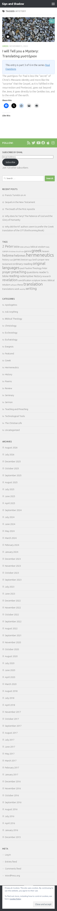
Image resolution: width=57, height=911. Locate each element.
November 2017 (13, 712)
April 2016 (10, 823)
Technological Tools (15, 416)
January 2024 (11, 552)
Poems (8, 381)
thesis (20, 285)
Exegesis (9, 346)
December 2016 (13, 781)
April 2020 (10, 677)
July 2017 (9, 739)
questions (32, 272)
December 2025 (13, 461)
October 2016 (12, 795)
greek (36, 250)
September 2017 (13, 726)
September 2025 (13, 475)
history (5, 259)
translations (8, 289)
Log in (8, 854)
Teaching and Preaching (16, 409)
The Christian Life (13, 423)
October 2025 (12, 468)
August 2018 (11, 691)
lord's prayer (38, 259)
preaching (18, 272)
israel (11, 260)
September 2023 (13, 579)
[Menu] (53, 4)
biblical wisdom (38, 247)
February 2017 (12, 767)
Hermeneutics (12, 367)
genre (27, 251)
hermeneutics (40, 255)
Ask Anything (11, 311)
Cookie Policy (15, 899)
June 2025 (10, 496)
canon (5, 251)
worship (22, 289)
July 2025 (9, 489)
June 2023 (10, 593)
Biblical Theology (13, 318)
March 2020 (10, 684)
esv (22, 251)
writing (31, 288)
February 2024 (12, 545)
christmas (12, 251)
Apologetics (11, 305)
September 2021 (13, 635)
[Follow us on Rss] (28, 143)
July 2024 (9, 517)
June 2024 (10, 524)
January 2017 (11, 774)
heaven (45, 251)
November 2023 (13, 566)
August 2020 (11, 656)
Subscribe (10, 162)
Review (8, 388)
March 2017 (10, 760)
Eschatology (11, 339)
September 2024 (13, 510)
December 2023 (13, 559)
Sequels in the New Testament (20, 202)
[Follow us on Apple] (48, 143)
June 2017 (10, 746)
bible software (25, 247)
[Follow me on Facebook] (43, 143)
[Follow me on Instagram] (53, 143)
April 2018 (10, 705)
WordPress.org (12, 875)
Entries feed (11, 861)
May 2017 (9, 753)
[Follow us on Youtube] (38, 143)
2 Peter (7, 246)
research (46, 276)
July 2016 (9, 816)
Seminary (9, 395)
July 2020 (9, 663)
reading (14, 276)
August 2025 (11, 482)
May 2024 (9, 531)
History (8, 374)
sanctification (24, 280)
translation (33, 284)
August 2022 (11, 628)
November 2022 (13, 607)
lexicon (24, 259)
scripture (36, 280)
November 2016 (13, 788)
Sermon (9, 402)
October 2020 (12, 649)
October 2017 (12, 719)
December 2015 (13, 837)
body (47, 247)
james (17, 259)
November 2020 (13, 642)
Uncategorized (12, 430)
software (14, 285)
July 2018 (9, 698)
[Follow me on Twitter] (33, 143)
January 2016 (11, 830)
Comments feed (13, 868)
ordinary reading (22, 263)
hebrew (8, 255)
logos (30, 260)
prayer (6, 272)
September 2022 (13, 621)
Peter (44, 268)
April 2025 (10, 503)
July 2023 (9, 586)
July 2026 (9, 454)
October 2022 (12, 614)
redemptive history (30, 276)
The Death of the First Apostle (20, 209)
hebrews (20, 255)
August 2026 (11, 447)
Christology (10, 325)
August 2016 (11, 809)
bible (17, 246)
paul (22, 268)
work (16, 289)
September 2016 (13, 802)
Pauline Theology (33, 268)
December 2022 (13, 600)
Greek (5, 46)
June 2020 (10, 670)
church (18, 251)
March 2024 (10, 538)
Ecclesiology (11, 332)
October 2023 (12, 572)
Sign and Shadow (13, 3)
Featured (9, 353)
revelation (10, 280)
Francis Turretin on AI (15, 195)
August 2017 (11, 732)
